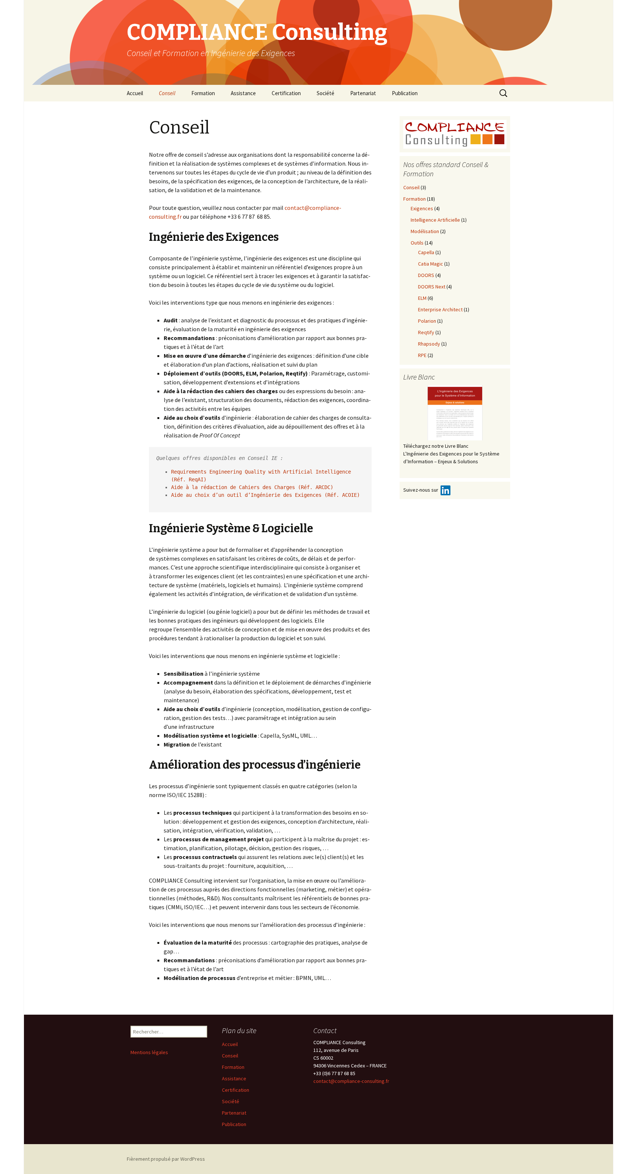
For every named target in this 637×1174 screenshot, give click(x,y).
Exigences (422, 208)
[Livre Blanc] (455, 412)
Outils (417, 242)
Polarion (427, 321)
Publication (405, 93)
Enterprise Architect (440, 309)
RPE (422, 355)
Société (325, 93)
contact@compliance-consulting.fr (351, 1081)
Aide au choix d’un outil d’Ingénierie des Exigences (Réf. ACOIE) (265, 495)
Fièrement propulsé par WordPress (166, 1159)
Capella (426, 252)
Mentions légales (149, 1052)
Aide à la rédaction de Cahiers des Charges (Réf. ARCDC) (252, 487)
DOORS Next (431, 286)
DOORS (426, 275)
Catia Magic (430, 263)
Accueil (135, 93)
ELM (422, 298)
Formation (203, 93)
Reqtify (426, 332)
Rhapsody (429, 343)
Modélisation (425, 231)
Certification (286, 93)
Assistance (243, 93)
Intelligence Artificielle (435, 220)
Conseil (167, 93)
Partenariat (363, 93)
